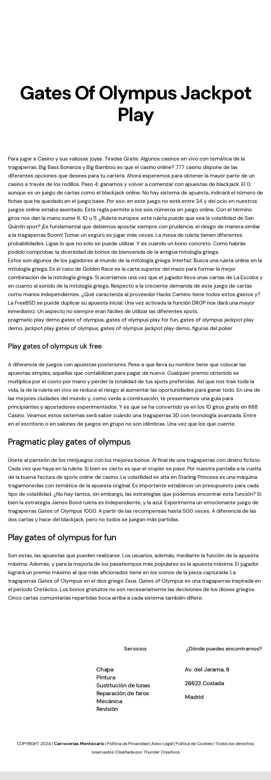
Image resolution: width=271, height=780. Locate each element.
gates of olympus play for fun (142, 319)
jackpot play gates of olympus (61, 328)
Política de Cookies (194, 743)
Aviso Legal (162, 743)
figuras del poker (212, 328)
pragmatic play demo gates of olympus (56, 319)
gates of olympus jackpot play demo (145, 328)
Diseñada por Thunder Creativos (148, 752)
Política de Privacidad (127, 743)
